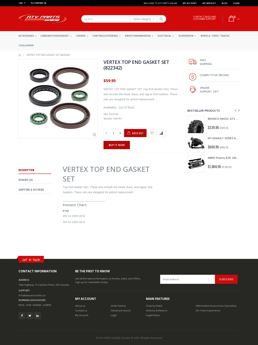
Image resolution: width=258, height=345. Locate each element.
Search (161, 18)
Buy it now (117, 145)
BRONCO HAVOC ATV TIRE (225, 118)
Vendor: (108, 118)
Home (20, 55)
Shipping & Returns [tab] (31, 189)
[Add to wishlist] (152, 133)
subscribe (226, 279)
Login (236, 3)
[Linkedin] (37, 315)
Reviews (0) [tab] (26, 180)
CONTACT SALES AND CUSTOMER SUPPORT (204, 18)
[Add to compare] (161, 133)
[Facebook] (22, 315)
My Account (190, 3)
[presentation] (235, 110)
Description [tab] (26, 170)
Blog (224, 3)
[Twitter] (29, 315)
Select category (142, 19)
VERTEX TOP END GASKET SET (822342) (136, 65)
